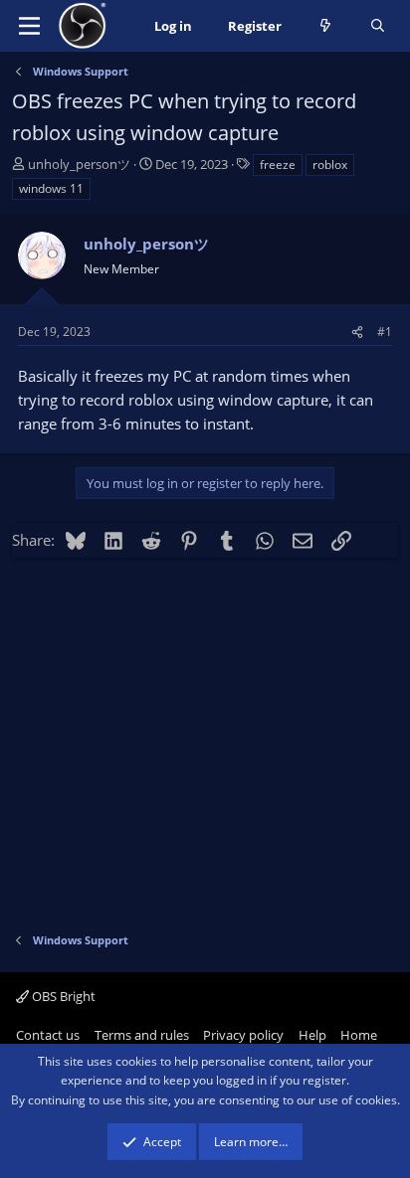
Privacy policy (243, 1035)
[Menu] (29, 26)
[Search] (377, 26)
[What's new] (326, 26)
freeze (278, 164)
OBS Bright (62, 996)
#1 (384, 331)
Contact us (48, 1035)
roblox (329, 164)
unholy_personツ (79, 164)
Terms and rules (142, 1035)
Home (358, 1035)
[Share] (357, 331)
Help (312, 1035)
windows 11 (51, 188)
